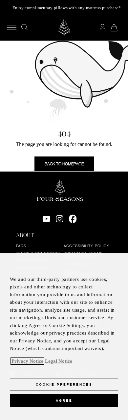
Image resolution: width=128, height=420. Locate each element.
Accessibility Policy (86, 246)
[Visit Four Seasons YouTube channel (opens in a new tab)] (46, 219)
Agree (64, 400)
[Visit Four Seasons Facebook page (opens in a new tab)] (73, 219)
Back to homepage (64, 163)
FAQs (21, 246)
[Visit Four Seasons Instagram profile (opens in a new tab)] (59, 219)
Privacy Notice (27, 361)
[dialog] (64, 336)
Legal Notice (58, 361)
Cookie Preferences (64, 384)
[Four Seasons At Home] (64, 27)
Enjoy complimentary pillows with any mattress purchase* (66, 7)
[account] (102, 27)
